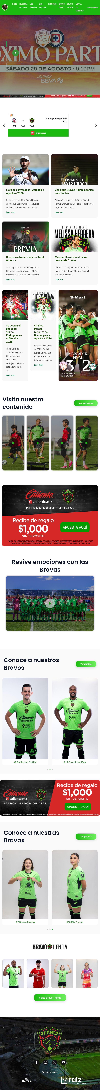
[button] (15, 52)
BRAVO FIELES (62, 6)
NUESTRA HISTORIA (23, 6)
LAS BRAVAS (42, 6)
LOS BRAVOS (33, 6)
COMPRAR (13, 983)
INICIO (14, 4)
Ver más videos (86, 403)
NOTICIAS (52, 4)
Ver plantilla (85, 664)
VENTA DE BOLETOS (80, 7)
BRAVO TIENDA (70, 6)
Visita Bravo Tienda (50, 997)
